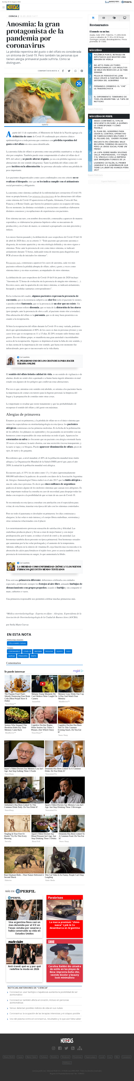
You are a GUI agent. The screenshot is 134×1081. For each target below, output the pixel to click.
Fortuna (44, 1057)
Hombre (54, 1057)
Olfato (60, 651)
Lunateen (126, 1057)
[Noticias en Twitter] (66, 1048)
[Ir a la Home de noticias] (67, 1040)
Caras (20, 1057)
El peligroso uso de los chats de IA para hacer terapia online (45, 362)
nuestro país (15, 262)
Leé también (25, 357)
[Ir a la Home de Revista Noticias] (12, 7)
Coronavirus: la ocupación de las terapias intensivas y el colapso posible (45, 1013)
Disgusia (49, 651)
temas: (10, 648)
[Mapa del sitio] (79, 1048)
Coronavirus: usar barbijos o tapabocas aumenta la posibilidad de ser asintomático (44, 993)
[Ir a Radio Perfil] (112, 2)
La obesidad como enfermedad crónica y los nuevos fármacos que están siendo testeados (49, 568)
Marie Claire (31, 1057)
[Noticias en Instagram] (53, 1048)
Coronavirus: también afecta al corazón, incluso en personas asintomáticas (39, 1001)
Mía (117, 1057)
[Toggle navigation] (4, 7)
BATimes (67, 1063)
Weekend (65, 1057)
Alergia (11, 656)
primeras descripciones (43, 196)
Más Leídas (95, 50)
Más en (9, 891)
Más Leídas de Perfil (101, 116)
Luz (109, 1057)
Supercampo (91, 1057)
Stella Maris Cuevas (17, 643)
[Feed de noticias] (72, 1048)
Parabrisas (77, 1057)
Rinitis (33, 656)
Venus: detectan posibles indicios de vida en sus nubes (36, 1008)
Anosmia (38, 651)
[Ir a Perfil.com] (126, 2)
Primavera (22, 656)
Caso (68, 651)
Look (102, 1057)
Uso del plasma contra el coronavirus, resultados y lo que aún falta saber (45, 1018)
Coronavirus (14, 651)
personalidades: (15, 640)
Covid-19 (27, 651)
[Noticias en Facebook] (60, 1048)
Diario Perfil (9, 1057)
